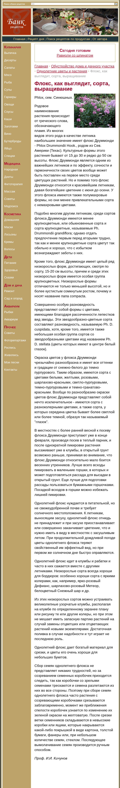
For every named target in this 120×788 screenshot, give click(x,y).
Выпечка (10, 53)
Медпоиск (11, 206)
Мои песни (11, 362)
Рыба (8, 82)
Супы (8, 89)
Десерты (10, 60)
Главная (19, 39)
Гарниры (10, 97)
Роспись (10, 347)
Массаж (9, 191)
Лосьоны (10, 234)
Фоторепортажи (15, 340)
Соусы (8, 111)
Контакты (10, 369)
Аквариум (11, 319)
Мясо (8, 75)
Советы (9, 199)
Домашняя (11, 220)
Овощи (9, 104)
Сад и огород (13, 298)
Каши (8, 119)
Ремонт (9, 291)
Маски (8, 227)
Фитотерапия (13, 184)
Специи (9, 156)
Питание (10, 263)
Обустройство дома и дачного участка (82, 66)
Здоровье (11, 270)
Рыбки (8, 312)
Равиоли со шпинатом (75, 55)
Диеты (8, 177)
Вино (7, 133)
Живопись (11, 355)
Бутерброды (12, 141)
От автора (99, 39)
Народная (11, 169)
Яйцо (8, 148)
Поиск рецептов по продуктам (68, 39)
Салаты (9, 67)
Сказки (9, 277)
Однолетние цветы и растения (62, 71)
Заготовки (11, 126)
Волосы (9, 249)
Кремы (9, 242)
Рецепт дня (36, 39)
